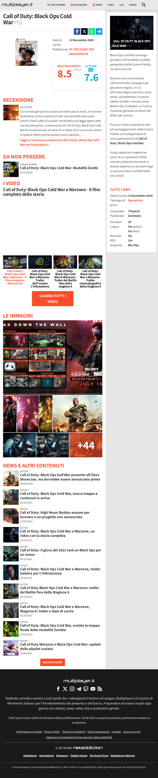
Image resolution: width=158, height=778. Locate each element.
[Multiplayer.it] (17, 5)
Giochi (133, 4)
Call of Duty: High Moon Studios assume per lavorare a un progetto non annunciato (55, 514)
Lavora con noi (131, 731)
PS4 (76, 49)
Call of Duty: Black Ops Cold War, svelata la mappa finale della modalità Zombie (60, 627)
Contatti (116, 731)
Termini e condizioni (73, 731)
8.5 (64, 73)
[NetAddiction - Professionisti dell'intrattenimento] (88, 748)
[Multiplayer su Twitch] (86, 688)
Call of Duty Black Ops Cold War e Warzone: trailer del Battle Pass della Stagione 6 (59, 589)
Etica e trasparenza (98, 731)
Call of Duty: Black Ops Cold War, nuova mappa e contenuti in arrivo (58, 495)
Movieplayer (46, 755)
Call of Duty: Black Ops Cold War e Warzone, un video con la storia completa (57, 533)
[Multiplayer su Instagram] (72, 688)
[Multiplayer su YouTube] (93, 688)
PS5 (91, 49)
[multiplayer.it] (79, 681)
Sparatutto (135, 200)
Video (111, 4)
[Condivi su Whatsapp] (91, 31)
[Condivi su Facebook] (77, 31)
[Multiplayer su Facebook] (58, 688)
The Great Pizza (98, 755)
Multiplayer (30, 755)
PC (71, 49)
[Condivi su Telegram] (99, 31)
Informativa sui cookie (29, 731)
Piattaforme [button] (58, 4)
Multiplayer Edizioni (123, 755)
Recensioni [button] (80, 4)
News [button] (99, 4)
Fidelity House (78, 755)
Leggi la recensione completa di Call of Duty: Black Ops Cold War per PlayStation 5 (59, 142)
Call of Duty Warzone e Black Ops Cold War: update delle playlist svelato (60, 646)
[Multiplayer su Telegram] (79, 688)
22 (90, 70)
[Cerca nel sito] (143, 5)
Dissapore (62, 755)
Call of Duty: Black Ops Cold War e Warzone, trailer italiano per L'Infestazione (60, 571)
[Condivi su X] (84, 31)
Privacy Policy (52, 731)
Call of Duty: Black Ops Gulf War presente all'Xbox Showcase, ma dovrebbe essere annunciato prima (60, 476)
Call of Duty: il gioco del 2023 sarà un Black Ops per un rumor (60, 552)
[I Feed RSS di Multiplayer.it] (99, 688)
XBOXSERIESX (78, 54)
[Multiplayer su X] (65, 688)
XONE (84, 49)
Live (121, 4)
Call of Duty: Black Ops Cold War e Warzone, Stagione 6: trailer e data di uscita (55, 608)
